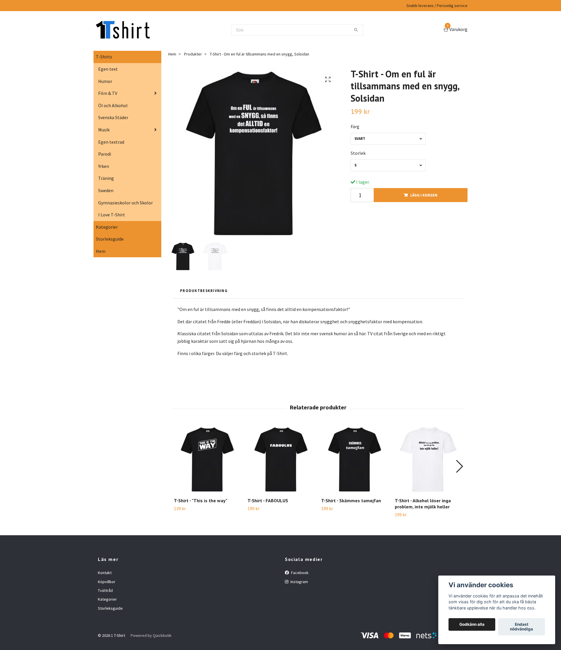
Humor (105, 81)
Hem (100, 251)
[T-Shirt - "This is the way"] (207, 459)
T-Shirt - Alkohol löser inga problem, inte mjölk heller (423, 504)
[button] (459, 466)
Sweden (105, 190)
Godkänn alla (471, 624)
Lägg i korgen (423, 195)
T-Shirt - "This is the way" (200, 500)
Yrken (103, 166)
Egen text (108, 69)
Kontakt (105, 572)
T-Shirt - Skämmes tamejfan (351, 500)
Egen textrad (111, 142)
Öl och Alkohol (113, 105)
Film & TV (107, 93)
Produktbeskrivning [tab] (204, 290)
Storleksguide (110, 239)
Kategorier (107, 227)
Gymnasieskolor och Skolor (125, 203)
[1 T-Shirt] (123, 29)
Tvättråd (105, 590)
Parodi (104, 154)
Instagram (299, 581)
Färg (355, 126)
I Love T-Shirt (111, 215)
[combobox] (388, 139)
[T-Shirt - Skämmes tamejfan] (354, 459)
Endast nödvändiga (521, 627)
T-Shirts (104, 57)
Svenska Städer (113, 117)
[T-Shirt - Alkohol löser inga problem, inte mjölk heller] (428, 459)
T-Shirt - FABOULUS (267, 500)
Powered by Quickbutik (151, 635)
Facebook (299, 572)
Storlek (358, 153)
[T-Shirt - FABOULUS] (280, 459)
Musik (104, 130)
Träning (106, 178)
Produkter (193, 54)
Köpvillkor (106, 581)
